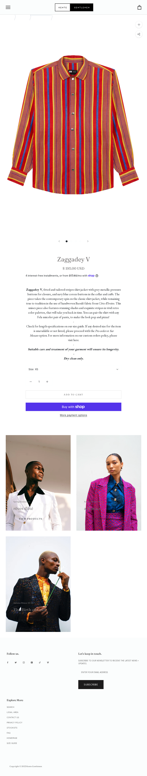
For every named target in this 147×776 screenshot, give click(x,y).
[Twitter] (16, 662)
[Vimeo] (48, 662)
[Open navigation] (8, 7)
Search (10, 707)
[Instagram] (24, 662)
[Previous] (59, 241)
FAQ (9, 733)
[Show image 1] (67, 241)
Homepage (12, 738)
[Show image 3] (76, 241)
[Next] (87, 241)
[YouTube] (32, 662)
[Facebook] (8, 662)
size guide (78, 326)
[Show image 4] (80, 241)
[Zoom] (139, 24)
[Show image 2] (71, 241)
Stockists (12, 728)
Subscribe (91, 684)
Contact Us (13, 717)
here (76, 340)
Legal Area (12, 712)
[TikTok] (40, 662)
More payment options (73, 415)
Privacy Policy (14, 722)
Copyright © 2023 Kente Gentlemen (26, 766)
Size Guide (12, 743)
